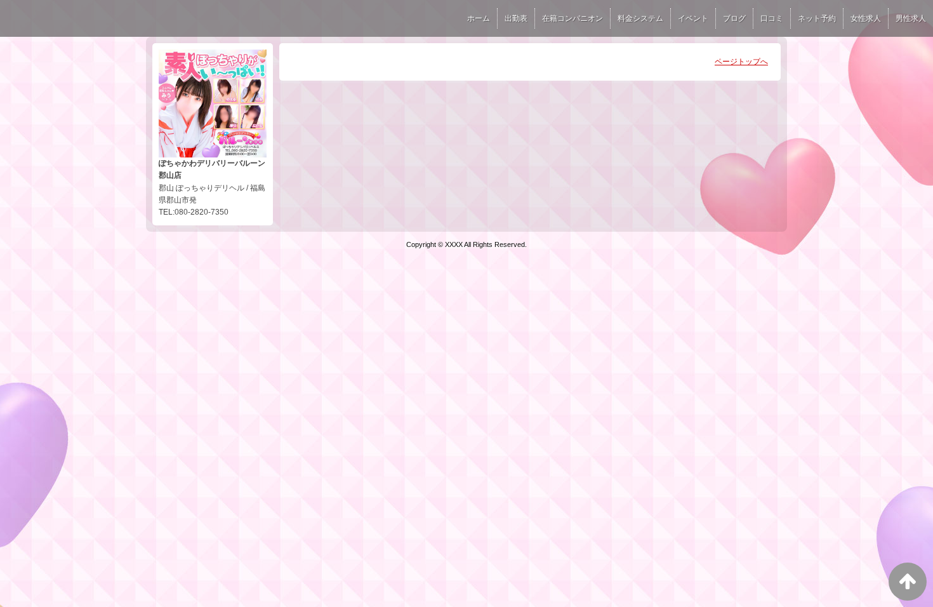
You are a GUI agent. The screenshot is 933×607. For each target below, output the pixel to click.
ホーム (478, 18)
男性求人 (911, 18)
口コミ (771, 18)
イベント (693, 18)
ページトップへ (741, 61)
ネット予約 (817, 18)
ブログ (734, 18)
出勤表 (516, 18)
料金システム (640, 18)
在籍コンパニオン (572, 18)
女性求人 (865, 18)
